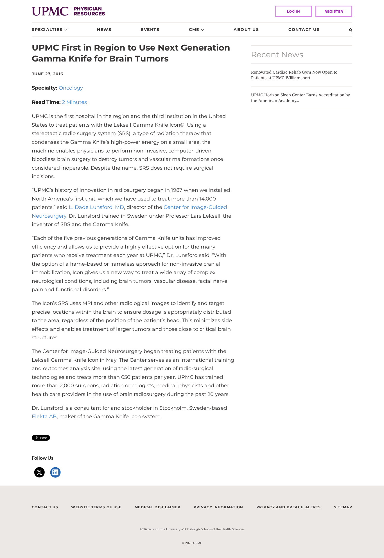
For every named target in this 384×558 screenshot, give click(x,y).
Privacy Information (218, 507)
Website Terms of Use (96, 507)
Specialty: (45, 88)
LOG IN (293, 11)
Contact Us (304, 29)
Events (150, 29)
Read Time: (47, 102)
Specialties (47, 29)
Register (333, 11)
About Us (246, 29)
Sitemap (343, 507)
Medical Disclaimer (157, 507)
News (104, 29)
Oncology (71, 88)
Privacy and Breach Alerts (288, 507)
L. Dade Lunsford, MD (95, 207)
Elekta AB (44, 416)
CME (194, 29)
